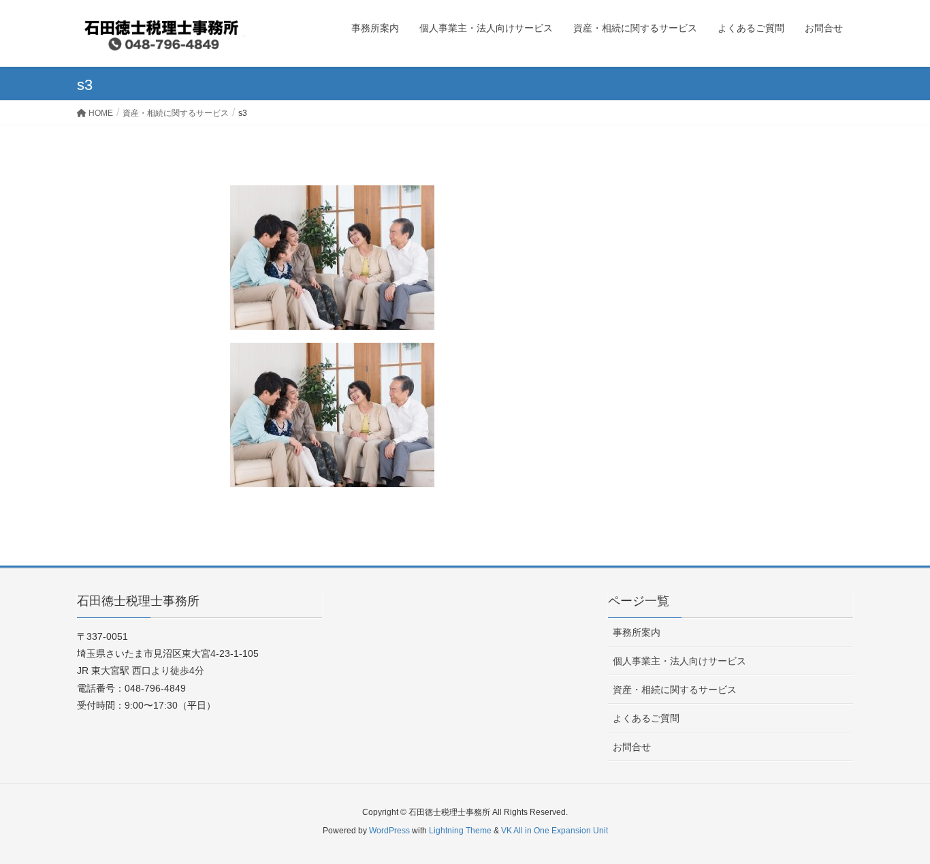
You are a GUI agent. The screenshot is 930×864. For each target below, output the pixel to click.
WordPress (389, 830)
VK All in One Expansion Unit (554, 830)
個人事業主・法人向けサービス (679, 660)
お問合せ (632, 746)
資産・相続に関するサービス (675, 689)
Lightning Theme (460, 830)
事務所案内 (636, 632)
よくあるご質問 (646, 718)
